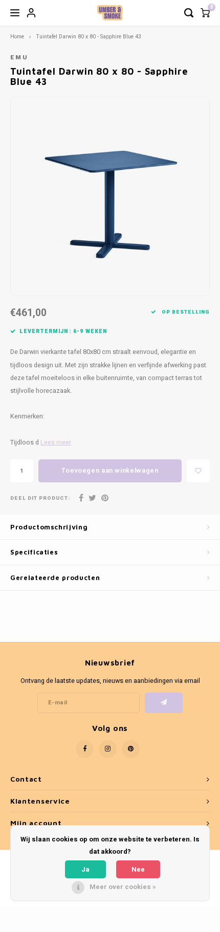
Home (17, 36)
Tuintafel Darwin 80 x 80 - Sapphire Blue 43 (88, 36)
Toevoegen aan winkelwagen (109, 470)
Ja (85, 869)
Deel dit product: (40, 498)
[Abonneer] (164, 703)
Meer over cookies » (123, 887)
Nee (138, 869)
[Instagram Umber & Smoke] (108, 749)
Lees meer (55, 442)
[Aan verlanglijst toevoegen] (198, 470)
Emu (19, 57)
